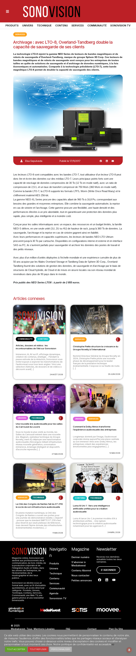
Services (77, 25)
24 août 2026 (56, 374)
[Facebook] (100, 580)
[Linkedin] (107, 580)
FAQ (68, 628)
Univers (27, 25)
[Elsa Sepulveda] (21, 161)
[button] (101, 161)
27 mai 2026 (57, 454)
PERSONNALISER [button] (60, 649)
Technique (44, 25)
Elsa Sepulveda (33, 161)
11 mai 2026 (57, 533)
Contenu (61, 25)
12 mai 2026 (114, 453)
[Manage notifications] (129, 650)
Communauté (97, 25)
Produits (12, 25)
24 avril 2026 (113, 532)
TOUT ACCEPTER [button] (16, 649)
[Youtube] (114, 580)
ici (113, 644)
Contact (92, 628)
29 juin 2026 (114, 374)
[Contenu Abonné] (118, 339)
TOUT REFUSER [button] (38, 649)
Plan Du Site (116, 628)
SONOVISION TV (120, 25)
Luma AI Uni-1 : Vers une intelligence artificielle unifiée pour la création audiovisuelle (91, 508)
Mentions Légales (44, 628)
